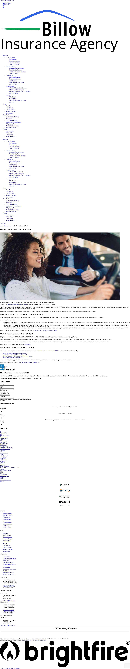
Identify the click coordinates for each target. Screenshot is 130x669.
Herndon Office (10, 131)
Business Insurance (10, 66)
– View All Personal (14, 64)
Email (1, 387)
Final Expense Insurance (15, 79)
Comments (2, 396)
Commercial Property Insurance (16, 68)
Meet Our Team (10, 107)
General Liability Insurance (15, 70)
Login (44, 640)
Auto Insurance (12, 59)
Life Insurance (9, 75)
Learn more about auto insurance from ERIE (47, 350)
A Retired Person (13, 98)
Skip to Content (3, 0)
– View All (11, 102)
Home (1, 225)
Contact (5, 129)
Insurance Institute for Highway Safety (17, 304)
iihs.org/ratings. (27, 344)
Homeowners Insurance (14, 61)
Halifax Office (9, 133)
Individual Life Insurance (15, 77)
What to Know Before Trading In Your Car (13, 357)
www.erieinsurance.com (29, 362)
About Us (8, 106)
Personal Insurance (10, 57)
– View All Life (12, 84)
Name (1, 384)
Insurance (5, 55)
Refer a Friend (9, 134)
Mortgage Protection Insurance (16, 82)
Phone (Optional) (4, 390)
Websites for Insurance (10, 668)
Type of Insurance (4, 393)
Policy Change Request (11, 124)
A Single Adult (12, 97)
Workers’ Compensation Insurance (17, 71)
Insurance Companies (11, 111)
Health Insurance (10, 86)
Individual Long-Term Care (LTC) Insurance (19, 91)
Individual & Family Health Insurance (18, 88)
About (4, 104)
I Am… (8, 95)
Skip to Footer (10, 0)
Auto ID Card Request (11, 120)
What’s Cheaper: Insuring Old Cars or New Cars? (15, 354)
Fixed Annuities (13, 80)
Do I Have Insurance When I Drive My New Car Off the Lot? (18, 356)
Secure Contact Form (11, 136)
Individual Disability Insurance (16, 89)
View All (2, 481)
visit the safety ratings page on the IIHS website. (46, 330)
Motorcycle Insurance (14, 62)
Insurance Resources (11, 127)
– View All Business (14, 73)
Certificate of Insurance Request (13, 122)
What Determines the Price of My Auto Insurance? (15, 353)
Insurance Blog (9, 113)
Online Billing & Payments (12, 116)
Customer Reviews (10, 109)
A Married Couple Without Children (17, 100)
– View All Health (13, 93)
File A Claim (9, 118)
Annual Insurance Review (12, 125)
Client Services (6, 115)
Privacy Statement (26, 640)
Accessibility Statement (37, 640)
